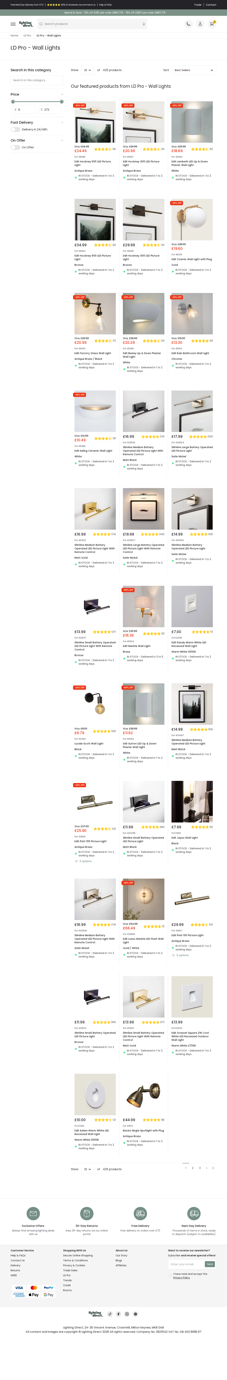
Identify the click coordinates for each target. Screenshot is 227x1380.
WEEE (14, 1275)
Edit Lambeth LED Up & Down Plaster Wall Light (189, 163)
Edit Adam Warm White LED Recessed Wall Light (91, 1132)
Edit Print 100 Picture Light (90, 841)
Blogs (119, 1260)
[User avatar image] (200, 24)
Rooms (67, 1290)
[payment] (35, 1287)
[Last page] (213, 1168)
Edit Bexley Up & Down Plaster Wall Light (142, 355)
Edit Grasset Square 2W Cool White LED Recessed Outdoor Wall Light (190, 1036)
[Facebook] (118, 1314)
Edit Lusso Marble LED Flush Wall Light (143, 940)
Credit (67, 1285)
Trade (197, 5)
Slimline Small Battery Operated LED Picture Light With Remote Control (95, 646)
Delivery (15, 1265)
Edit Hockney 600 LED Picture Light (92, 163)
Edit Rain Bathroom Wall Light (190, 353)
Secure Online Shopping (78, 1255)
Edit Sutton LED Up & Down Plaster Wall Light (139, 745)
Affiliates (121, 1265)
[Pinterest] (135, 1314)
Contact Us (18, 1260)
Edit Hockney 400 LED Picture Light (141, 163)
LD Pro (27, 35)
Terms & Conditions (75, 1260)
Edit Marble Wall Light (136, 646)
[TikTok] (110, 1314)
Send (210, 1264)
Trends (67, 1280)
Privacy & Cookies (74, 1265)
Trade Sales (70, 1270)
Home (14, 35)
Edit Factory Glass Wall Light (92, 353)
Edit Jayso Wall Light (184, 838)
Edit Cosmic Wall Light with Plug (191, 259)
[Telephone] (188, 24)
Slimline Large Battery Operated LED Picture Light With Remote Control (143, 548)
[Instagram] (127, 1314)
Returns (15, 1270)
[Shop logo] (26, 24)
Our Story (121, 1255)
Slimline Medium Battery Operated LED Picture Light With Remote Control (143, 450)
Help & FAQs (18, 1255)
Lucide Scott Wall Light (88, 743)
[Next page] (207, 1168)
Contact (211, 5)
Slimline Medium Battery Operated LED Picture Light (188, 546)
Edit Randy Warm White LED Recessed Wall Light (188, 644)
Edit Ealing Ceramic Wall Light (93, 451)
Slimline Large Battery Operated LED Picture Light (192, 449)
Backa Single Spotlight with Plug (143, 1130)
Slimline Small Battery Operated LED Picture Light (143, 839)
